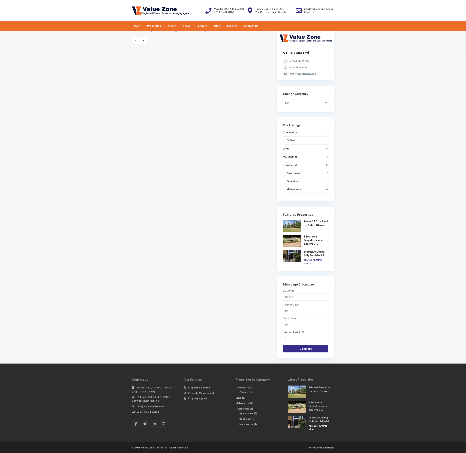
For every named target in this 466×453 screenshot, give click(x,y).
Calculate (306, 348)
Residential (290, 164)
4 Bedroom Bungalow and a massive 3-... (313, 240)
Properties (154, 25)
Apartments (294, 172)
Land (286, 148)
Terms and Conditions (321, 447)
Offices (291, 140)
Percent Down (291, 305)
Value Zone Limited (148, 411)
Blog (217, 25)
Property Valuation (199, 387)
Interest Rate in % (293, 332)
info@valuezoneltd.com (303, 73)
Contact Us (251, 25)
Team (186, 25)
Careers (232, 25)
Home (136, 25)
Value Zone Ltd (296, 53)
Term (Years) (290, 318)
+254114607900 (299, 61)
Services (202, 25)
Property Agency (198, 398)
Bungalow (292, 181)
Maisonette (290, 156)
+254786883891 (299, 67)
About (172, 25)
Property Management (201, 393)
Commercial (290, 132)
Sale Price (288, 291)
